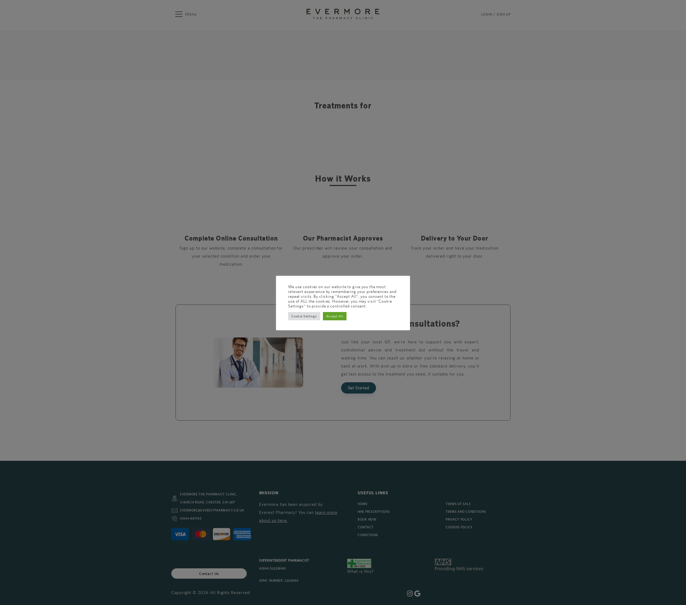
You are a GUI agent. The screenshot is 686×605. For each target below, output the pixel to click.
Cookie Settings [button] (304, 316)
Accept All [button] (334, 316)
